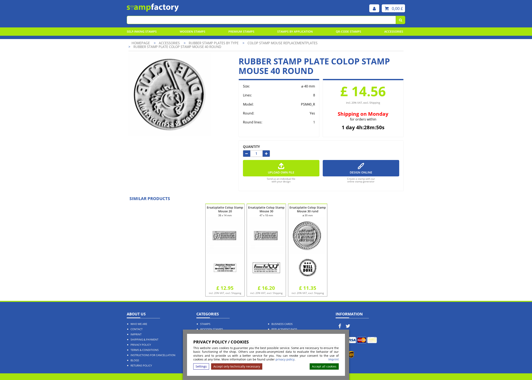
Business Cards (282, 324)
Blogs (135, 360)
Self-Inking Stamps (142, 31)
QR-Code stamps (348, 31)
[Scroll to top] (519, 367)
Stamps (205, 324)
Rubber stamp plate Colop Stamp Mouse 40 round (177, 46)
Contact (137, 329)
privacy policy (285, 359)
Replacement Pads (284, 329)
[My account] (374, 8)
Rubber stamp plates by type (214, 43)
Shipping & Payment (144, 339)
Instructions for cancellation (153, 355)
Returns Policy (141, 365)
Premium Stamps (241, 31)
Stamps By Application (295, 31)
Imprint (333, 359)
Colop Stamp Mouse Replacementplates (283, 43)
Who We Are (139, 324)
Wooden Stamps (192, 31)
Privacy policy (141, 344)
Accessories (393, 31)
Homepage (141, 43)
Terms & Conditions (145, 350)
